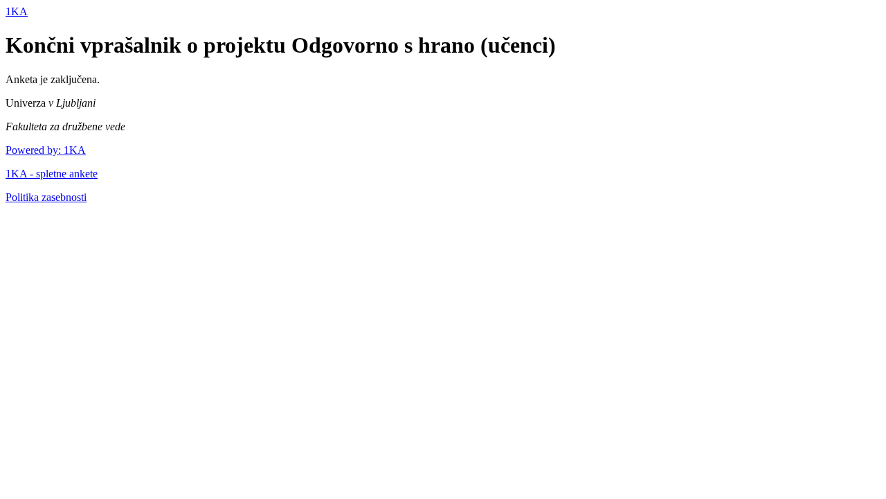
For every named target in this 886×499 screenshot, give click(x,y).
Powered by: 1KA (46, 150)
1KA (17, 11)
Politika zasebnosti (46, 197)
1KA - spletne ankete (52, 174)
